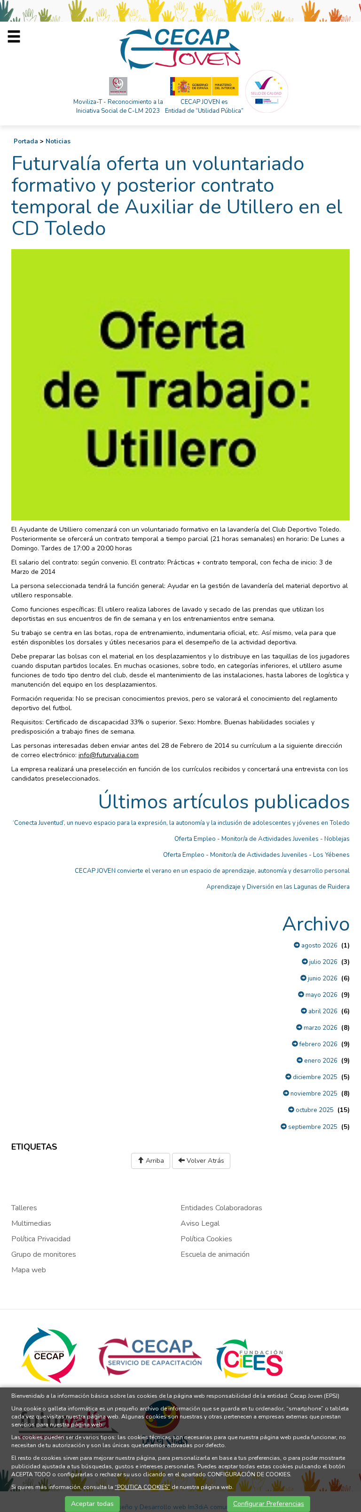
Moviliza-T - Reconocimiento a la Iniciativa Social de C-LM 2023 (118, 106)
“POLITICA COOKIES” (142, 1487)
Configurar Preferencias (268, 1503)
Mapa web (28, 1270)
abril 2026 (322, 1011)
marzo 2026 (319, 1028)
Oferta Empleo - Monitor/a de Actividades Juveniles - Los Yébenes (256, 855)
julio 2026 (322, 962)
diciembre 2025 (314, 1077)
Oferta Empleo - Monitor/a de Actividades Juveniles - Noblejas (262, 839)
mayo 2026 (320, 995)
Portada (26, 141)
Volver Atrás (204, 1160)
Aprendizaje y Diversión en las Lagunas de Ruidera (278, 887)
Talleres (24, 1208)
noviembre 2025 (313, 1093)
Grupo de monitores (43, 1254)
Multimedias (31, 1223)
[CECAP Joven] (180, 48)
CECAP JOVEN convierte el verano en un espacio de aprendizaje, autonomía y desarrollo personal (212, 871)
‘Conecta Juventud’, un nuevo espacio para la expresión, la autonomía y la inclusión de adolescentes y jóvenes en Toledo (181, 823)
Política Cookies (206, 1239)
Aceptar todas (92, 1503)
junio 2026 (321, 978)
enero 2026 (320, 1061)
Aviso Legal (200, 1223)
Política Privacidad (41, 1239)
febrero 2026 (317, 1044)
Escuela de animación (215, 1254)
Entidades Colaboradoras (221, 1208)
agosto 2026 (318, 945)
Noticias (58, 141)
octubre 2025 (314, 1110)
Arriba (154, 1160)
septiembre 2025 (312, 1127)
